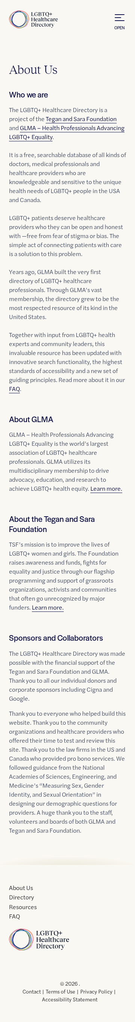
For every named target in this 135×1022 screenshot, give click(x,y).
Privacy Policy (96, 991)
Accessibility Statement (70, 999)
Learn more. (106, 488)
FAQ (14, 388)
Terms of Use (60, 991)
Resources (23, 906)
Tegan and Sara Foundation (81, 118)
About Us (21, 887)
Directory (21, 897)
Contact (31, 991)
